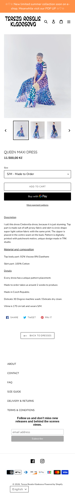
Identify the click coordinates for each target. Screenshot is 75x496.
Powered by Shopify (53, 484)
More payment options (37, 205)
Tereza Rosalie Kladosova (32, 484)
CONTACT (13, 373)
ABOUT (11, 364)
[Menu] (69, 21)
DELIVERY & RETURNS (20, 401)
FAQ (9, 382)
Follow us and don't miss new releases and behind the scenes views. (37, 421)
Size (6, 167)
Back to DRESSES (40, 335)
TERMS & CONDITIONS (21, 410)
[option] (21, 130)
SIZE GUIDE (14, 391)
